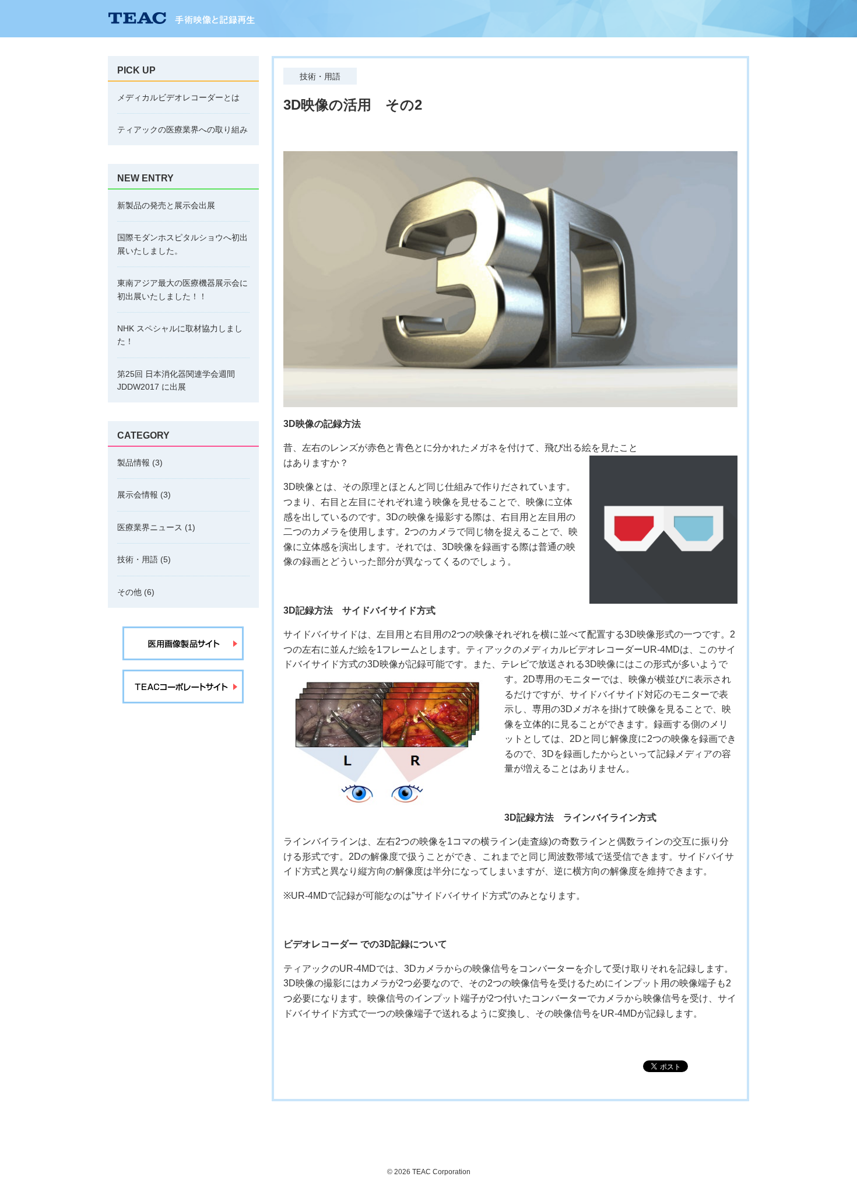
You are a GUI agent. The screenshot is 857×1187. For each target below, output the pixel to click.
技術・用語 (137, 559)
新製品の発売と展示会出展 (166, 205)
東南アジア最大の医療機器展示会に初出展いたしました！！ (182, 289)
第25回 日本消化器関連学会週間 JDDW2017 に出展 (176, 380)
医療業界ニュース (149, 527)
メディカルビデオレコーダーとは (178, 97)
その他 (129, 592)
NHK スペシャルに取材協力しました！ (180, 335)
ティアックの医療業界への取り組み (182, 129)
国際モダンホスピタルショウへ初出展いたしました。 (182, 244)
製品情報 (133, 462)
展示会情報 (137, 494)
